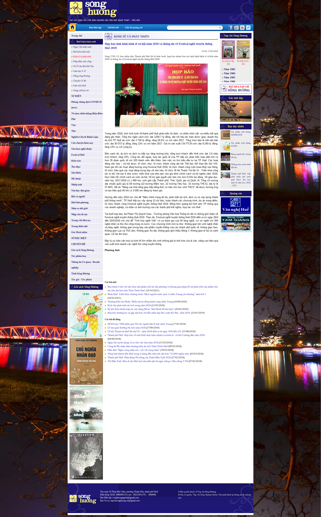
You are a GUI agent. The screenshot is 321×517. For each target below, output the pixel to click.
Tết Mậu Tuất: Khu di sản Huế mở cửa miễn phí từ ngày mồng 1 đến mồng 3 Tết (148, 361)
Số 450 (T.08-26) (228, 62)
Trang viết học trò (81, 90)
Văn (73, 125)
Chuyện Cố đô (79, 80)
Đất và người (78, 196)
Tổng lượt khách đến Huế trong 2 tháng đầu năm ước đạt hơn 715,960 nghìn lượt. (148, 353)
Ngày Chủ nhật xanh (82, 47)
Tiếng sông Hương (81, 76)
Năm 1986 (229, 81)
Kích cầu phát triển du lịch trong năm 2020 (129, 305)
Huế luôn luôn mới (86, 41)
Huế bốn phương (80, 202)
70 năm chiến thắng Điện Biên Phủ (87, 116)
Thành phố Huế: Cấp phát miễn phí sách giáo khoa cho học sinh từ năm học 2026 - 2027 (241, 180)
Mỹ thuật (76, 178)
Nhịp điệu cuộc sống (82, 61)
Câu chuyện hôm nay (82, 142)
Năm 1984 (229, 73)
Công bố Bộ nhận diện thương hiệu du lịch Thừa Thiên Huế (138, 346)
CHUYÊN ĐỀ (78, 244)
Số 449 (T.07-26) (243, 62)
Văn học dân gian (80, 190)
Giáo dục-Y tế (79, 71)
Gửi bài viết (113, 27)
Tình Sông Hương (80, 273)
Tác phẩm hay (78, 256)
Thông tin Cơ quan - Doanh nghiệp (85, 265)
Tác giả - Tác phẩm (81, 279)
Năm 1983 (229, 69)
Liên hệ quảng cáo (133, 27)
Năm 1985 (229, 77)
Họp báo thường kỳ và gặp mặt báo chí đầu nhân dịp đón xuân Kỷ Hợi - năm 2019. (149, 312)
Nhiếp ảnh (76, 184)
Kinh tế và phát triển (82, 56)
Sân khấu (76, 172)
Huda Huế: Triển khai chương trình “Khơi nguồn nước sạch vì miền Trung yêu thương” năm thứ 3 (157, 294)
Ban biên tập (95, 27)
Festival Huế (78, 154)
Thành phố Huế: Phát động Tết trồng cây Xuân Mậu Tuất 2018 (139, 357)
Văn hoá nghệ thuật (81, 148)
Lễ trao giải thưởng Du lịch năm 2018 (127, 327)
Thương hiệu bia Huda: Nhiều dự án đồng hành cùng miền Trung (140, 301)
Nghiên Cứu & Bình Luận (84, 136)
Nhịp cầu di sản (79, 214)
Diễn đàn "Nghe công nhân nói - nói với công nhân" (134, 350)
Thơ (73, 131)
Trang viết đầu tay (81, 220)
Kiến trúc (76, 160)
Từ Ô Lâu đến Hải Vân (83, 66)
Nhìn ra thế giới (79, 208)
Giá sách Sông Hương (82, 250)
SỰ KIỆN (76, 96)
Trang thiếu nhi (79, 226)
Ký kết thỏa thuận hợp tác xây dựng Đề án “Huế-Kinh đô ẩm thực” (141, 309)
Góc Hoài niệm (79, 232)
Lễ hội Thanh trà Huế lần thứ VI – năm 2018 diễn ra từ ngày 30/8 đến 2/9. (145, 331)
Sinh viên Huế (79, 85)
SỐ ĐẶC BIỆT (79, 238)
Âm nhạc (76, 166)
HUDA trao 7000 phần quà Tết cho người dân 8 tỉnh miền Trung (140, 324)
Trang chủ (76, 35)
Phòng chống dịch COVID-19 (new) (86, 104)
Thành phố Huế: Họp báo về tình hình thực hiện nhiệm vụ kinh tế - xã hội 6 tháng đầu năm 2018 (156, 335)
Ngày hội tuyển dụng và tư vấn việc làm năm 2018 (133, 342)
